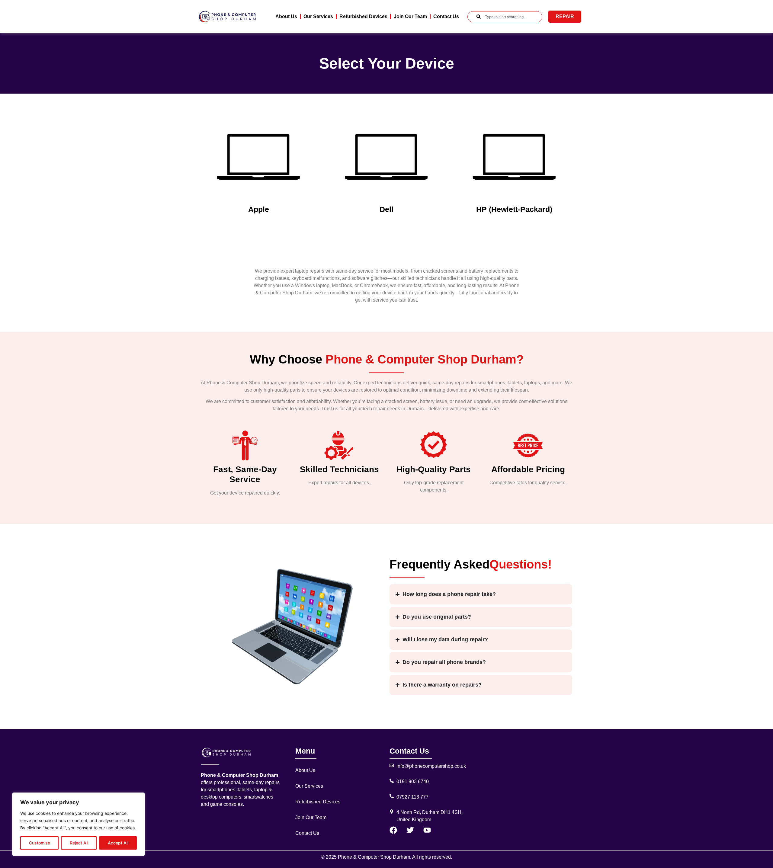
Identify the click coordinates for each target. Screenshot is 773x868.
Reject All (79, 842)
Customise (39, 842)
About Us (286, 16)
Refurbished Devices (363, 16)
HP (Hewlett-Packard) (514, 209)
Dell (386, 209)
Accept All (118, 842)
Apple (258, 209)
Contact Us (446, 16)
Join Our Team (410, 16)
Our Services (318, 16)
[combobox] (504, 16)
